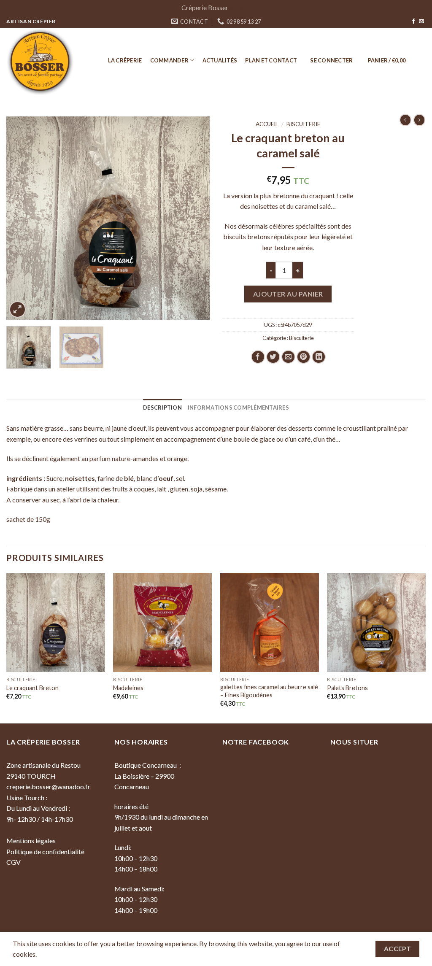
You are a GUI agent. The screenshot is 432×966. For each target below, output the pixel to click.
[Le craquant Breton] (55, 622)
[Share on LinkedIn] (319, 357)
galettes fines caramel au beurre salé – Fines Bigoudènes (269, 691)
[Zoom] (17, 309)
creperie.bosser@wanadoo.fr (48, 787)
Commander (169, 60)
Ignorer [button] (240, 7)
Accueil (267, 124)
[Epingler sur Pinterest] (303, 357)
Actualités (220, 60)
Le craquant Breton (32, 687)
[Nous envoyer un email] (421, 21)
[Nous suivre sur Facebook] (413, 21)
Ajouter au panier (288, 294)
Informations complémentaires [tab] (238, 407)
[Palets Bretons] (376, 622)
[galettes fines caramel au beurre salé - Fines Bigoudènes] (269, 622)
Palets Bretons (347, 687)
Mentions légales (31, 840)
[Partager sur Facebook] (258, 357)
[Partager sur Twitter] (273, 357)
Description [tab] (162, 407)
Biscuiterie (303, 124)
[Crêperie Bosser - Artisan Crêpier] (48, 61)
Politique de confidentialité (45, 851)
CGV (13, 862)
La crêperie (125, 60)
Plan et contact (271, 60)
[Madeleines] (162, 622)
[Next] (194, 218)
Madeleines (128, 687)
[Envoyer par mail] (288, 357)
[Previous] (21, 218)
